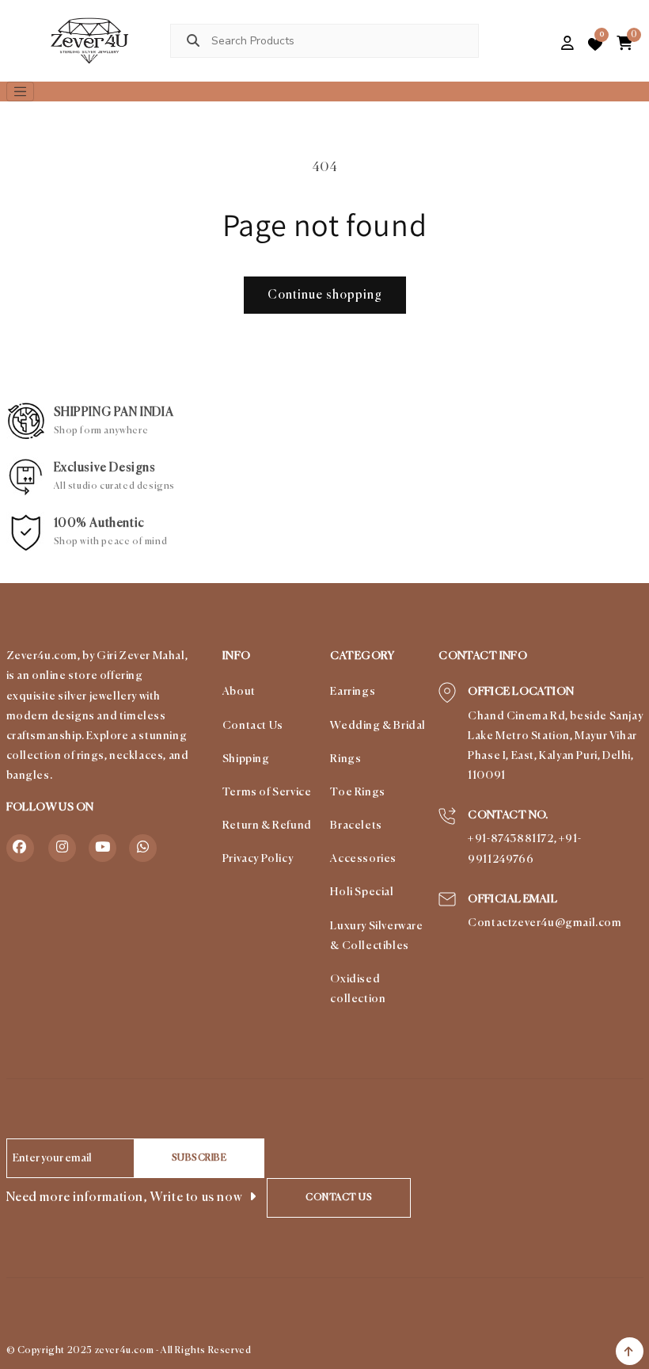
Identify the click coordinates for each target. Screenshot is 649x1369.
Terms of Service (267, 792)
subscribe (199, 1158)
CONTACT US (339, 1198)
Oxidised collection (357, 989)
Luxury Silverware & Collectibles (376, 936)
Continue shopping (325, 295)
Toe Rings (357, 792)
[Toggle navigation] (20, 92)
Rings (345, 759)
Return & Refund (267, 825)
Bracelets (355, 825)
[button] (541, 44)
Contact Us (252, 725)
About (239, 691)
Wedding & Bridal (378, 725)
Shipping (246, 759)
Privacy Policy (257, 858)
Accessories (363, 858)
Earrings (352, 691)
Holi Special (361, 892)
